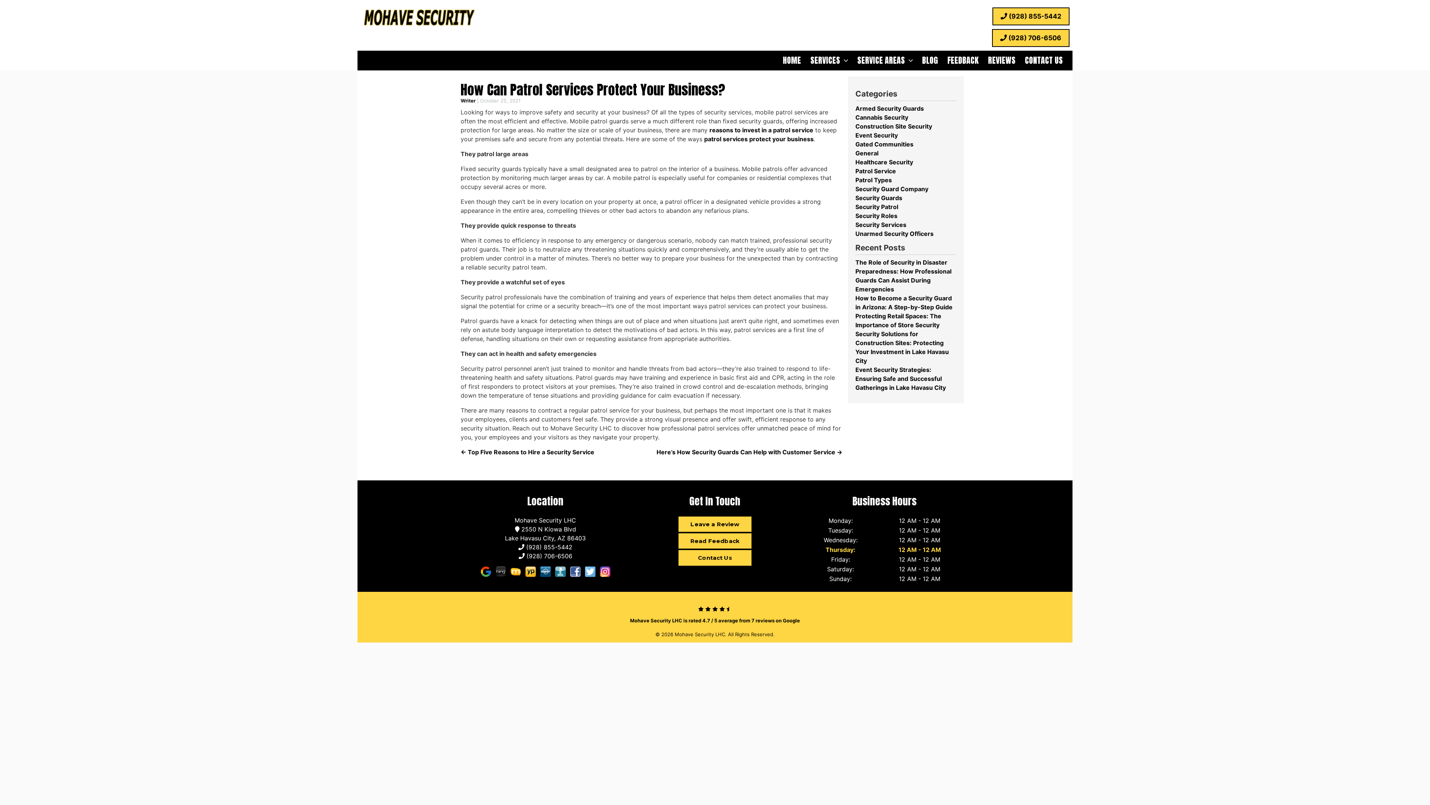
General (866, 153)
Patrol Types (873, 180)
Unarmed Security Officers (894, 233)
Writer (468, 101)
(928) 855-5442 (1034, 16)
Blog (930, 60)
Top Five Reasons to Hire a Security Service (527, 452)
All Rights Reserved (750, 634)
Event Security (876, 135)
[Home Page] (419, 19)
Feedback (963, 60)
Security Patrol (876, 207)
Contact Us (1044, 60)
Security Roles (876, 216)
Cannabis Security (881, 117)
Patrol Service (875, 171)
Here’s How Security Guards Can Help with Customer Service (749, 452)
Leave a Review (714, 524)
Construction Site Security (893, 126)
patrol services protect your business (759, 139)
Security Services (880, 224)
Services (825, 60)
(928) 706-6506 (1034, 38)
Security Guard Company (891, 189)
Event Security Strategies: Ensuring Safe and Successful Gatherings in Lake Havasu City (900, 378)
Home (792, 60)
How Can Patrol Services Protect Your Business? (593, 89)
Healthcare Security (884, 162)
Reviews (1002, 60)
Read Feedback (715, 540)
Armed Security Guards (889, 108)
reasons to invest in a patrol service (761, 130)
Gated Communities (884, 144)
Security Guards (878, 198)
